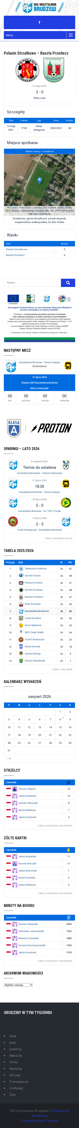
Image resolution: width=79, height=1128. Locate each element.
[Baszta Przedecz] (54, 70)
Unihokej (16, 1088)
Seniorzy (15, 1068)
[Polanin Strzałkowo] (27, 70)
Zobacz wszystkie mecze (58, 538)
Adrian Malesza (27, 810)
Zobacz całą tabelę (62, 669)
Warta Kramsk (32, 646)
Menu (9, 35)
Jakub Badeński (27, 795)
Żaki (12, 1094)
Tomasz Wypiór (27, 788)
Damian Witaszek (28, 803)
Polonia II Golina (33, 582)
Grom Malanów (33, 625)
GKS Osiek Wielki (34, 632)
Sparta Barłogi (33, 653)
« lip (9, 758)
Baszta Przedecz (15, 255)
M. (61, 562)
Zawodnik (11, 782)
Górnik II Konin (33, 575)
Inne (12, 1036)
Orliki (13, 1062)
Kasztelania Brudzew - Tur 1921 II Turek (39, 511)
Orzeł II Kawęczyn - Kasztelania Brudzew (39, 529)
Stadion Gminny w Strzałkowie (39, 151)
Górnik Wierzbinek (35, 660)
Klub (20, 562)
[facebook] (39, 22)
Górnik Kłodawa (34, 589)
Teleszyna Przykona (35, 568)
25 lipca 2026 (39, 499)
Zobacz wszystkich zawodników (55, 825)
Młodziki (15, 1055)
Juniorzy (15, 1049)
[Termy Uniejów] (68, 366)
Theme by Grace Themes (39, 1120)
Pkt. (70, 562)
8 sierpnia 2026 (39, 461)
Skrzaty (15, 1075)
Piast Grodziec (33, 604)
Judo (12, 1042)
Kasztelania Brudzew (37, 611)
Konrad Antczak (27, 863)
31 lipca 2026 (39, 480)
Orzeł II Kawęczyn (34, 639)
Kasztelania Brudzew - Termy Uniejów (39, 362)
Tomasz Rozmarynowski (32, 945)
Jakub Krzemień (27, 817)
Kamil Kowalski (26, 877)
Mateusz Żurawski (28, 938)
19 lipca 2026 (39, 518)
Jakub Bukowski (27, 870)
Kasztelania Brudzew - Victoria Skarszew (39, 473)
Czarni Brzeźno (33, 618)
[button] (39, 181)
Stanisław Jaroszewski (31, 931)
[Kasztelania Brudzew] (11, 367)
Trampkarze (18, 1081)
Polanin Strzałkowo (16, 249)
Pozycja (10, 562)
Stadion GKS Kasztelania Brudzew (39, 382)
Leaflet (13, 207)
